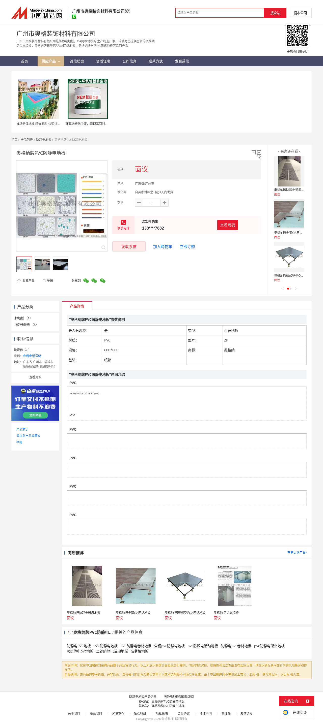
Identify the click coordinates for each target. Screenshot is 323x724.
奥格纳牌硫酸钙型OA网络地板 (294, 275)
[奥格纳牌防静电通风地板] (289, 171)
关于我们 (74, 713)
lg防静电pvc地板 (80, 651)
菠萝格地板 (139, 651)
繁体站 (226, 713)
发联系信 (129, 246)
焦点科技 (168, 719)
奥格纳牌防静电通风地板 (290, 190)
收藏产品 (28, 280)
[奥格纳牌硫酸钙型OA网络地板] (289, 257)
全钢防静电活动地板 (112, 651)
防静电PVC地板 (79, 645)
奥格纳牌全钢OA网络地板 (291, 233)
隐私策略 (162, 713)
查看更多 (35, 377)
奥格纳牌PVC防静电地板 (168, 701)
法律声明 (206, 713)
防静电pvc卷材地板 (236, 645)
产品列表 (27, 140)
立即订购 (187, 246)
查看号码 (227, 225)
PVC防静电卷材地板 (135, 645)
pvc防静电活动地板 (202, 645)
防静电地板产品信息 (142, 697)
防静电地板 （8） (27, 325)
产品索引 (22, 429)
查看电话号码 (32, 356)
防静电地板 (43, 140)
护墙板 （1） (24, 318)
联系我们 (96, 713)
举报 (50, 280)
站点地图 (140, 713)
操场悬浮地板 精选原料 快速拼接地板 (41, 124)
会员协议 (184, 713)
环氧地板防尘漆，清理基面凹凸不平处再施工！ (97, 124)
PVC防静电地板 (106, 645)
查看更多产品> (297, 552)
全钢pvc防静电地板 (169, 645)
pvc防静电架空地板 (269, 645)
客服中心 (118, 713)
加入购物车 (162, 246)
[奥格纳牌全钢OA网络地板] (289, 214)
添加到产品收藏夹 (28, 436)
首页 (14, 140)
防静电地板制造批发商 (179, 697)
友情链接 (246, 713)
